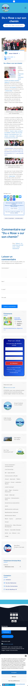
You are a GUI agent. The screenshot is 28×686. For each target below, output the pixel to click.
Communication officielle (11, 476)
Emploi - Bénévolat (9, 495)
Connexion (8, 579)
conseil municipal (9, 487)
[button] (26, 656)
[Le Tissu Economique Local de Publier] (12, 621)
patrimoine (18, 518)
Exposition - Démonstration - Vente (12, 498)
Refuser (14, 676)
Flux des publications (11, 583)
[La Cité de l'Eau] (17, 614)
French (6, 684)
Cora (16, 131)
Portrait (7, 522)
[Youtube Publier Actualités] (14, 618)
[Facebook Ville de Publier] (11, 618)
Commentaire (5, 268)
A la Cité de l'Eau (9, 469)
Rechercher (5, 626)
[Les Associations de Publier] (17, 618)
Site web (4, 297)
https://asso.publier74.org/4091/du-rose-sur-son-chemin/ (14, 212)
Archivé (8, 58)
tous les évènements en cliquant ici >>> (13, 329)
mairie (6, 506)
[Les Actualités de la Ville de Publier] (15, 621)
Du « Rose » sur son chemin (16, 25)
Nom (3, 281)
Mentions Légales (7, 636)
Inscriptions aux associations (12, 503)
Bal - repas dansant (10, 472)
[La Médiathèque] (14, 614)
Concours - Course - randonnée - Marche (13, 483)
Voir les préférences (14, 681)
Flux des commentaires (11, 586)
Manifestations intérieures (11, 512)
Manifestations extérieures (11, 509)
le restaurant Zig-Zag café (11, 137)
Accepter (14, 672)
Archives (6, 564)
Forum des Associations (17, 318)
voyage (6, 536)
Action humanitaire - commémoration (14, 218)
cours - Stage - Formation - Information (12, 490)
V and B (13, 132)
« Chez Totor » (18, 136)
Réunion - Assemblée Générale (12, 530)
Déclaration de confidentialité (18, 684)
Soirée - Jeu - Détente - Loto (12, 533)
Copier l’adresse (14, 208)
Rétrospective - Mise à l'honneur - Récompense (13, 525)
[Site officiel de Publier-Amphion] (11, 614)
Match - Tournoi (9, 518)
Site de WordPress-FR (11, 589)
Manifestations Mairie (10, 515)
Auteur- (13, 53)
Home (6, 25)
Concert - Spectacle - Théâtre (12, 479)
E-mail (4, 289)
